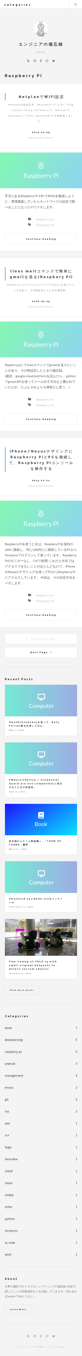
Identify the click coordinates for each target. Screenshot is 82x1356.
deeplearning (14, 1040)
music (9, 1183)
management (14, 1075)
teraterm (11, 1231)
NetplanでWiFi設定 (41, 97)
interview (11, 1159)
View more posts (22, 990)
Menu (75, 4)
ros (7, 1111)
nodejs (9, 1195)
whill (8, 1254)
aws (7, 1123)
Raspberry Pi (45, 219)
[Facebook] (41, 60)
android (10, 1064)
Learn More (18, 1309)
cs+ (7, 1135)
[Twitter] (53, 60)
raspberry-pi (13, 1052)
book (8, 1028)
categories (17, 4)
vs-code (10, 1242)
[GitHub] (34, 60)
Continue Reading (41, 239)
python (10, 1219)
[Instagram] (47, 60)
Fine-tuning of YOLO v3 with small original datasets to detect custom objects (33, 965)
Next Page (39, 652)
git (7, 1099)
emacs (9, 1087)
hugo (8, 1147)
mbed (9, 1171)
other (9, 1207)
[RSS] (28, 60)
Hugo (62, 1347)
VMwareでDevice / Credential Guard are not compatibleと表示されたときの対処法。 (35, 783)
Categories (17, 1016)
